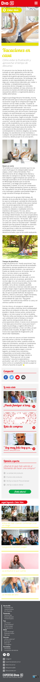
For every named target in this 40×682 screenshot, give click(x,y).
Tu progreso (7, 644)
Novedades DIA (8, 607)
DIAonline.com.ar (4, 665)
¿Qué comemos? (8, 624)
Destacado (6, 613)
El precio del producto (14, 477)
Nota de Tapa (8, 615)
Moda (5, 630)
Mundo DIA (6, 606)
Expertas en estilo (9, 633)
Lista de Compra (8, 609)
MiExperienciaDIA (4, 668)
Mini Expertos (8, 611)
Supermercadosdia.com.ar (4, 662)
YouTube (8, 654)
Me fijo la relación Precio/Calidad (18, 481)
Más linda (7, 635)
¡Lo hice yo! (7, 623)
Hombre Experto (9, 618)
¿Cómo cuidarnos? (9, 639)
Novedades (6, 647)
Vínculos (6, 637)
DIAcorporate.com (4, 671)
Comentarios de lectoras (11, 650)
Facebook (4, 654)
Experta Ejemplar (9, 617)
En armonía (7, 641)
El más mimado (8, 626)
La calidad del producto (15, 473)
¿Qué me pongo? (9, 631)
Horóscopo (7, 648)
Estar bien (7, 643)
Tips (4, 621)
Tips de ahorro (8, 628)
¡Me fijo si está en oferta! (15, 485)
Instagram (4, 659)
